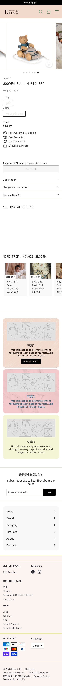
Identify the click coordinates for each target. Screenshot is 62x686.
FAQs (5, 586)
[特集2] (31, 382)
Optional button (31, 361)
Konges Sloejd (10, 90)
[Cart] (49, 12)
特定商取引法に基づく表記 (16, 676)
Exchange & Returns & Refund (18, 594)
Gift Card (7, 615)
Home (6, 78)
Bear (9, 103)
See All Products (11, 623)
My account (8, 599)
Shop (5, 611)
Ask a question (11, 194)
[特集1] (31, 331)
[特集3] (31, 428)
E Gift (5, 619)
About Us (30, 669)
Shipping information (15, 187)
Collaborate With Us (14, 672)
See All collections (12, 627)
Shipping (20, 162)
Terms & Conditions (39, 672)
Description (10, 179)
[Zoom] (49, 64)
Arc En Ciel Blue (15, 114)
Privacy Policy (42, 676)
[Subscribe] (49, 492)
